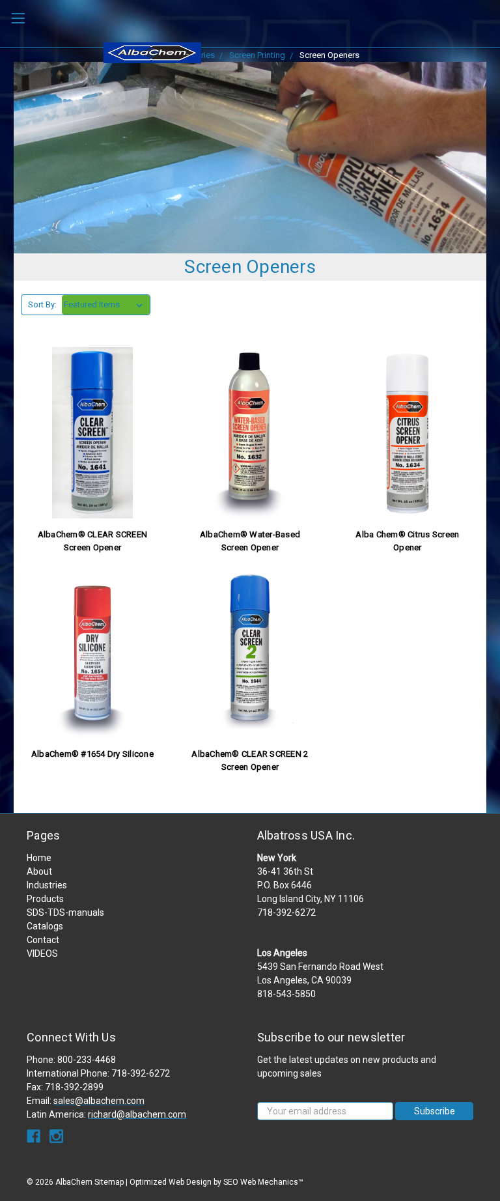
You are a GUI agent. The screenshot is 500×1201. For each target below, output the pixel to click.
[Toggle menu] (18, 18)
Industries (47, 885)
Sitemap (109, 1182)
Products (45, 899)
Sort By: (42, 304)
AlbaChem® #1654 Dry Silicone (92, 754)
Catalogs (45, 926)
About (39, 871)
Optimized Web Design (171, 1182)
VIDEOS (42, 953)
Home (39, 858)
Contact (43, 940)
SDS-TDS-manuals (65, 912)
